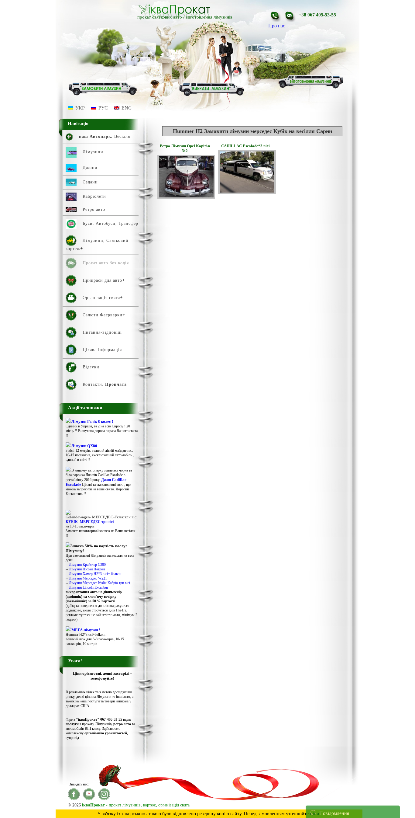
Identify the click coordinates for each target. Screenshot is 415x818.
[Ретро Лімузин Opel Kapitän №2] (186, 197)
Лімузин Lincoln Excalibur (88, 587)
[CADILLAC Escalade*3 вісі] (247, 192)
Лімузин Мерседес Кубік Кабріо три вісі (99, 583)
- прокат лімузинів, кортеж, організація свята (136, 805)
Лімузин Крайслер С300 (87, 564)
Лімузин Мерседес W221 (88, 578)
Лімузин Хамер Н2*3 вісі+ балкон (95, 574)
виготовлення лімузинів (209, 17)
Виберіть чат (323, 794)
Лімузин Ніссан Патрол (87, 569)
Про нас (276, 25)
